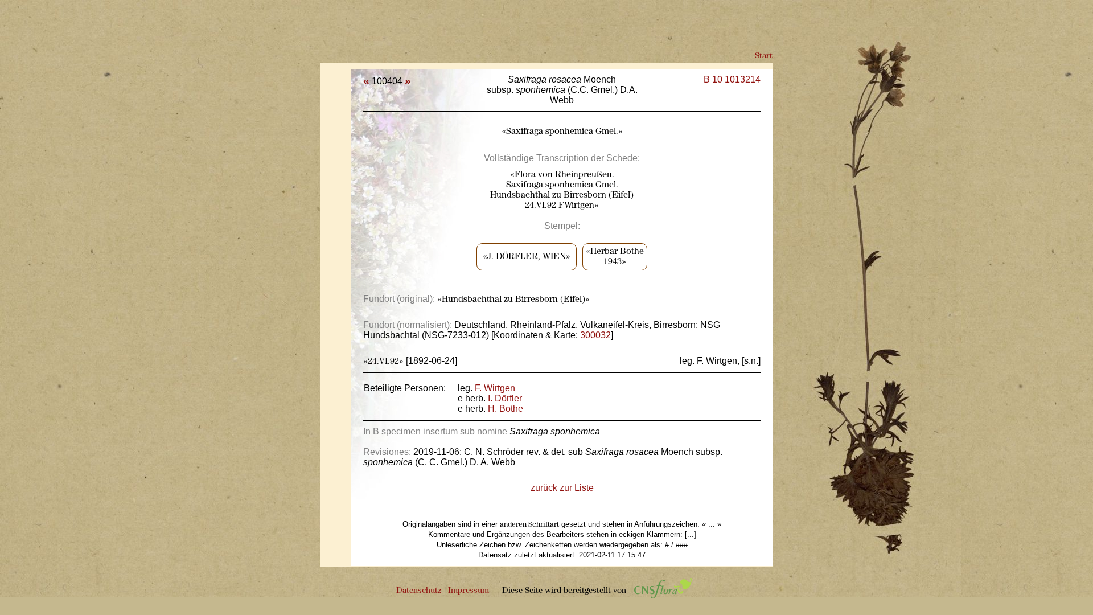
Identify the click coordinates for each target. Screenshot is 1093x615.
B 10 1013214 (732, 79)
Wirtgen (495, 388)
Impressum (468, 590)
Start (764, 56)
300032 (595, 335)
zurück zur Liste (562, 488)
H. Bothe (505, 408)
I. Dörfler (505, 398)
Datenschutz (419, 590)
